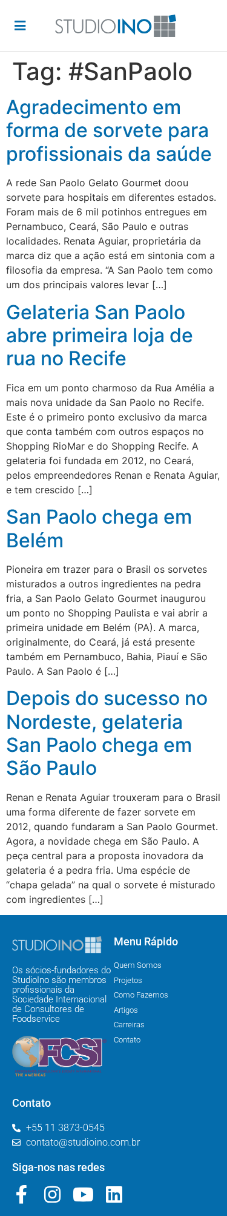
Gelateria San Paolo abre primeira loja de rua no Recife (99, 335)
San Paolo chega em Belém (99, 528)
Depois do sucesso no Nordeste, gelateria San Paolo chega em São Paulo (107, 733)
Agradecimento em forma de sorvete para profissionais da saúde (109, 130)
